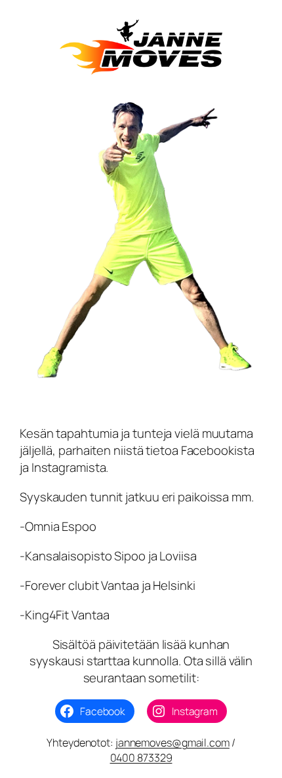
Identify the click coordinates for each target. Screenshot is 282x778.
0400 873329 (141, 757)
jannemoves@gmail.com (172, 742)
